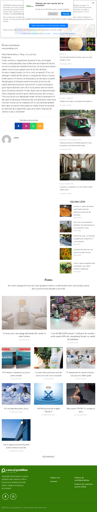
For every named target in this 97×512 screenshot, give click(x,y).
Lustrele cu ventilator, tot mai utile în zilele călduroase (76, 188)
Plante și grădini (66, 98)
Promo (48, 279)
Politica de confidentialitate (82, 479)
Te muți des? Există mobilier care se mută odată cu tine (76, 58)
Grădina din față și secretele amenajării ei (76, 101)
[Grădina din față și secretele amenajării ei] (77, 81)
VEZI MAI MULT (48, 457)
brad (45, 102)
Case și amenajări (66, 184)
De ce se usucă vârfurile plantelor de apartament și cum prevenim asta (84, 225)
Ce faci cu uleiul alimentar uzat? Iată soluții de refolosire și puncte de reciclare (83, 210)
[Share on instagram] (26, 126)
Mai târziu (53, 13)
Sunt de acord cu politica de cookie (48, 26)
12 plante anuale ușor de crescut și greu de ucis (83, 250)
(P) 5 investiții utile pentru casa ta (16, 409)
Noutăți (62, 54)
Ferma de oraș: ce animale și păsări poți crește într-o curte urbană (84, 239)
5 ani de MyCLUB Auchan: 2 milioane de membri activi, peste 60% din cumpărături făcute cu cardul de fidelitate (73, 336)
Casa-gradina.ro (15, 470)
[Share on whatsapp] (33, 126)
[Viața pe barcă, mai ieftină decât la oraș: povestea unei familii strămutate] (77, 123)
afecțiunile (24, 96)
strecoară (30, 78)
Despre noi (55, 478)
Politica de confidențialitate (64, 33)
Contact (53, 481)
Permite (66, 13)
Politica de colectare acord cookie (84, 485)
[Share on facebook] (18, 126)
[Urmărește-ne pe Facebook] (5, 496)
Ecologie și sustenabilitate (70, 140)
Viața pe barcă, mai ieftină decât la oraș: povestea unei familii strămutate (76, 144)
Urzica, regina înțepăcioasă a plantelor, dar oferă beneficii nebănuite (84, 266)
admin (16, 138)
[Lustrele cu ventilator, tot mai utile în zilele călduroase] (77, 167)
